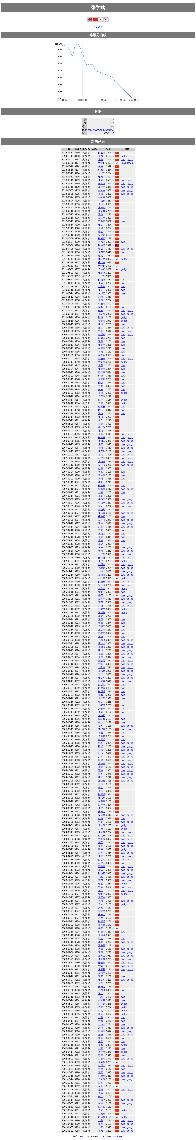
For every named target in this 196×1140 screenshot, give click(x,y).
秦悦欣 (101, 427)
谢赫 (100, 1014)
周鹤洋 (101, 461)
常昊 (100, 674)
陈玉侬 (101, 152)
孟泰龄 (101, 736)
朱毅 (100, 712)
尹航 (100, 386)
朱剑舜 (101, 211)
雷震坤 (101, 321)
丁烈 (100, 156)
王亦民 (101, 956)
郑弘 (100, 1096)
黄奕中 (101, 588)
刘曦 (100, 297)
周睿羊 (101, 626)
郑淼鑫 (101, 190)
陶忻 (100, 382)
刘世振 (101, 286)
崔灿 (100, 194)
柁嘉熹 (101, 489)
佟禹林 (101, 406)
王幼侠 (101, 475)
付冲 (100, 166)
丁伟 (100, 454)
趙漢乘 (101, 815)
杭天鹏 (101, 719)
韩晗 (100, 722)
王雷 (100, 537)
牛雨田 (101, 441)
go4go (124, 156)
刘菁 (100, 756)
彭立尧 (101, 372)
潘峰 (100, 784)
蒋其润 (101, 183)
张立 (100, 777)
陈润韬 (101, 238)
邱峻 (100, 605)
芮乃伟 (101, 242)
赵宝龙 (101, 235)
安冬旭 (101, 221)
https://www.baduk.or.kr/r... (101, 130)
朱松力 (101, 811)
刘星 (100, 331)
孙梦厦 (101, 660)
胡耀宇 (101, 564)
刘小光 (101, 1004)
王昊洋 (101, 496)
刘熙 (100, 1069)
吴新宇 (101, 307)
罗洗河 (101, 458)
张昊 (100, 225)
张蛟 (100, 808)
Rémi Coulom (84, 1136)
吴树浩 (101, 348)
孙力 (100, 478)
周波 (100, 904)
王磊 (100, 1093)
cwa (123, 159)
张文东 (101, 678)
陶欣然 (101, 279)
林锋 (100, 750)
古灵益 (101, 362)
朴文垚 (101, 197)
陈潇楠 (101, 437)
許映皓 (101, 269)
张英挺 (101, 262)
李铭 (100, 255)
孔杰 (100, 753)
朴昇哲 (101, 1117)
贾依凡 (101, 379)
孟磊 (100, 365)
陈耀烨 (101, 691)
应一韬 (101, 207)
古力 (100, 159)
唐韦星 (101, 252)
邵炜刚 (101, 503)
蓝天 (100, 506)
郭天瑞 (101, 739)
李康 (100, 540)
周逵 (100, 949)
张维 (100, 176)
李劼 (100, 231)
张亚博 (101, 273)
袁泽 (100, 204)
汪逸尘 (101, 170)
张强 (100, 417)
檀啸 (100, 654)
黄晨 (100, 424)
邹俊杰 (101, 303)
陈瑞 (100, 317)
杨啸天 (101, 338)
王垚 (100, 434)
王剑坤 (101, 314)
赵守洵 (101, 396)
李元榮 (101, 259)
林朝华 (101, 1076)
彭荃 (100, 468)
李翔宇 (101, 187)
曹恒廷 (101, 509)
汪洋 (100, 400)
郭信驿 (101, 200)
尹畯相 (101, 163)
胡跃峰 (101, 334)
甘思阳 (101, 173)
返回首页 (98, 27)
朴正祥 (101, 578)
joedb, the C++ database (112, 1136)
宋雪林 (101, 969)
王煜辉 (101, 612)
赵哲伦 (101, 684)
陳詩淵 (101, 245)
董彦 (100, 327)
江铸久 (101, 1107)
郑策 (100, 829)
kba (123, 163)
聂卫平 (101, 866)
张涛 (100, 180)
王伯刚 (101, 935)
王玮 (100, 214)
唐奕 (100, 444)
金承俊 (101, 825)
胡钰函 (101, 218)
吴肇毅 (101, 355)
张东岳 (101, 451)
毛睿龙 (101, 568)
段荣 (100, 849)
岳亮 (100, 595)
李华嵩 (101, 729)
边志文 (101, 643)
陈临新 (101, 873)
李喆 (100, 249)
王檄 (100, 413)
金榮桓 (101, 1062)
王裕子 (101, 228)
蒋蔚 (100, 341)
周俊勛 (101, 1052)
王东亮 (101, 671)
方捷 (100, 403)
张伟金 (101, 513)
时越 (100, 376)
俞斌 (100, 1010)
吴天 (100, 351)
